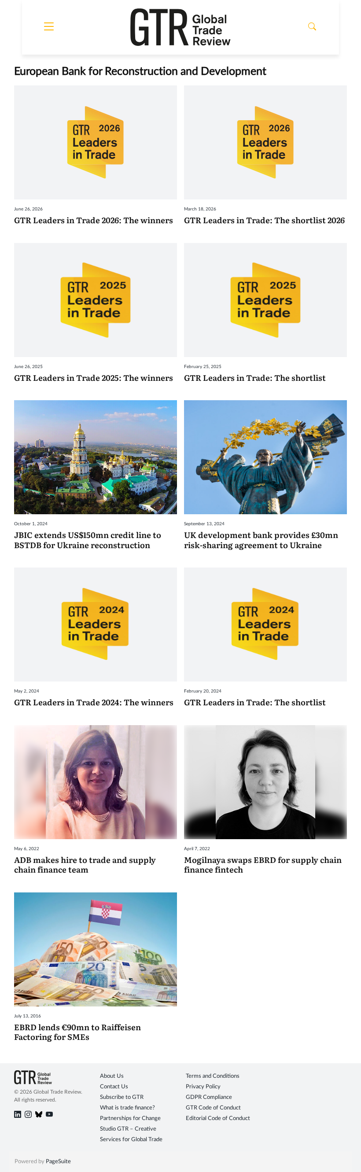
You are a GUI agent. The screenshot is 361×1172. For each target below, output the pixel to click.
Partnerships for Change (130, 1118)
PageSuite (58, 1162)
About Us (112, 1076)
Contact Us (114, 1087)
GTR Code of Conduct (213, 1108)
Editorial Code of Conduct (218, 1118)
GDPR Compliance (209, 1097)
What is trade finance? (127, 1108)
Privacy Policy (203, 1087)
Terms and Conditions (212, 1076)
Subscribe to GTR (122, 1097)
